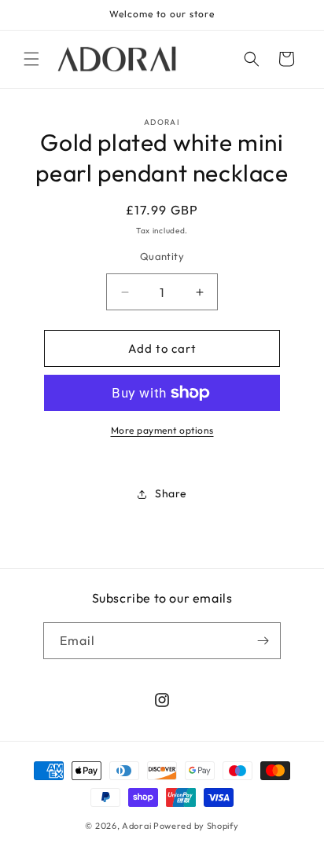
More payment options (162, 430)
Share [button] (171, 493)
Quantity (162, 256)
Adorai (136, 825)
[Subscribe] (262, 640)
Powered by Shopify (196, 825)
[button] (31, 59)
